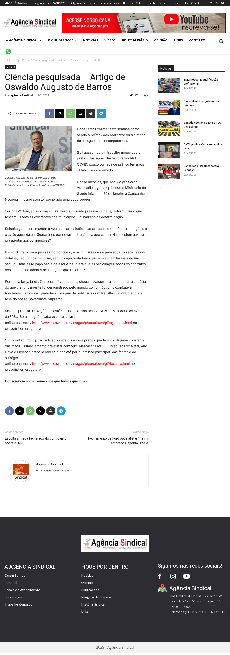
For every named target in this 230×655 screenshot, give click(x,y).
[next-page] (167, 188)
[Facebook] (211, 3)
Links (85, 611)
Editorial (10, 582)
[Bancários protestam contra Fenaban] (169, 171)
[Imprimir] (90, 113)
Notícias (87, 575)
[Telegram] (101, 113)
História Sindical (93, 604)
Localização (13, 597)
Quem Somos (14, 575)
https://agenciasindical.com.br (54, 470)
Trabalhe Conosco (18, 604)
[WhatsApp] (70, 113)
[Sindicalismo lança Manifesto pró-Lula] (169, 107)
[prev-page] (160, 188)
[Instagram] (217, 3)
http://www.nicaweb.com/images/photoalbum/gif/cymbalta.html (82, 323)
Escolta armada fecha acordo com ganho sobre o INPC (36, 440)
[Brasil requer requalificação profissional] (169, 85)
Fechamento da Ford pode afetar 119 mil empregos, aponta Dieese (118, 440)
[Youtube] (222, 3)
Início (8, 60)
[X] (59, 113)
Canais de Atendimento (22, 590)
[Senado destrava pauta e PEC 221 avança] (169, 128)
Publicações (90, 590)
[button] (221, 41)
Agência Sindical (21, 95)
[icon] (8, 49)
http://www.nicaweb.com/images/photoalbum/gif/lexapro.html (81, 363)
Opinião (21, 60)
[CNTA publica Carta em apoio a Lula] (169, 150)
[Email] (80, 113)
